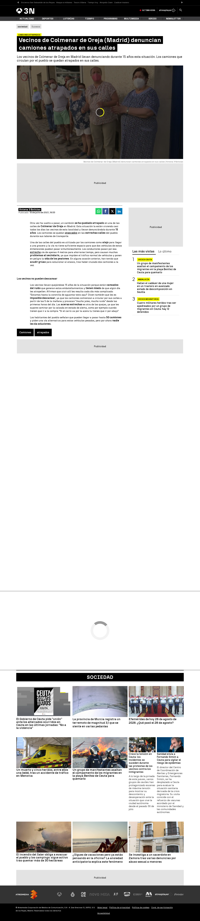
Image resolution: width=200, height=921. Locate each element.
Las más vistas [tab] (143, 251)
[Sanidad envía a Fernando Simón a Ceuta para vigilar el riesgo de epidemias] (170, 744)
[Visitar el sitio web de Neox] (83, 894)
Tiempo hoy (93, 2)
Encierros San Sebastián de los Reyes (38, 2)
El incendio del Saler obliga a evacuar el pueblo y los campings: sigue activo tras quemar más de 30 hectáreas (42, 857)
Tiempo (89, 18)
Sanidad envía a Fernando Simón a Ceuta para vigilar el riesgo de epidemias (169, 758)
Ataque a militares (64, 2)
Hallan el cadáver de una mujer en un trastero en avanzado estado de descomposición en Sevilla (155, 288)
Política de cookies (140, 907)
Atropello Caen (106, 2)
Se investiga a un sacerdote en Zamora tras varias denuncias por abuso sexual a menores (152, 858)
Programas (110, 18)
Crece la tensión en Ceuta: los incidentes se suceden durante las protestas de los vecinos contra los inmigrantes (140, 762)
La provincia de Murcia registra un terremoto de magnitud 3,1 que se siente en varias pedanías (96, 722)
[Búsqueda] (181, 10)
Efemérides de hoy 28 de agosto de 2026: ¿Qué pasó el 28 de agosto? (152, 721)
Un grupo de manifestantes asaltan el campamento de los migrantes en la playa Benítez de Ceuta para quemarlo (156, 268)
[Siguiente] (182, 2)
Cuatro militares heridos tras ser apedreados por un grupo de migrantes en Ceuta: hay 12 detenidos (156, 308)
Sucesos (36, 26)
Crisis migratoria (148, 299)
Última (148, 10)
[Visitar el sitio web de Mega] (105, 894)
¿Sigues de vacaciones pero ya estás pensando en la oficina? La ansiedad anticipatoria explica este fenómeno (97, 858)
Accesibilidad (103, 913)
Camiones (25, 332)
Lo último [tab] (164, 251)
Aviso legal (102, 907)
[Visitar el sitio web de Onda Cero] (127, 894)
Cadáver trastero (121, 2)
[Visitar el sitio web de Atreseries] (116, 894)
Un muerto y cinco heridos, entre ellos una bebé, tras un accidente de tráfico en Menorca (42, 772)
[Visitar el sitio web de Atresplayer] (164, 894)
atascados (71, 232)
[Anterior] (18, 2)
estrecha (35, 252)
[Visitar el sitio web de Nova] (94, 894)
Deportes (47, 18)
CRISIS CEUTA (145, 260)
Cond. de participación (162, 907)
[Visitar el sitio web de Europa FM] (137, 894)
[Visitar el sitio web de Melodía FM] (148, 894)
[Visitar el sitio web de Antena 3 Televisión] (61, 894)
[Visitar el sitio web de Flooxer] (179, 894)
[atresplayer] (167, 10)
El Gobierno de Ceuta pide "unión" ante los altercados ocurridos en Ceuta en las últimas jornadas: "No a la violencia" (41, 723)
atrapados (43, 332)
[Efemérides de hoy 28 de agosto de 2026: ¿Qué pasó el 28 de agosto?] (156, 701)
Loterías (68, 18)
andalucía (143, 279)
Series (152, 18)
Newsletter (173, 18)
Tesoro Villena (80, 2)
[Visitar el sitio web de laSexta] (72, 894)
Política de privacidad (119, 907)
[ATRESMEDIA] (27, 894)
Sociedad (100, 677)
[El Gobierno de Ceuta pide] (43, 701)
